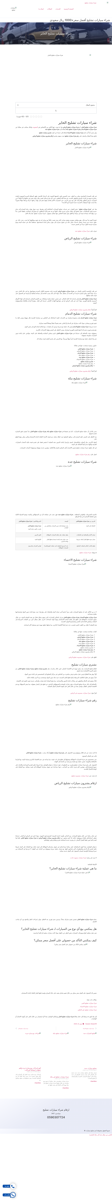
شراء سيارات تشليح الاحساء (88, 1006)
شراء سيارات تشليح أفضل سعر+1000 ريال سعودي (80, 20)
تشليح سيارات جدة (90, 1068)
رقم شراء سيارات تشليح (83, 454)
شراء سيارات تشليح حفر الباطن (87, 1010)
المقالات (49, 9)
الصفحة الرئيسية (69, 9)
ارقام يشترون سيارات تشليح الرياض (80, 310)
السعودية (35, 127)
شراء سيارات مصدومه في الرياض (81, 693)
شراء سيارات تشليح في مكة (59, 1077)
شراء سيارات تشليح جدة (82, 231)
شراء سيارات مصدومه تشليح (80, 776)
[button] (18, 105)
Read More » (93, 1081)
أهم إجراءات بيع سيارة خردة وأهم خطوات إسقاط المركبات (30, 1069)
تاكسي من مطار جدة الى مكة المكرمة (100, 1135)
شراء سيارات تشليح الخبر (89, 1003)
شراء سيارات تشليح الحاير (56, 33)
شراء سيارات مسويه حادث (78, 858)
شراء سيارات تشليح (85, 552)
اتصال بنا (41, 9)
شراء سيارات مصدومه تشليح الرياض (79, 657)
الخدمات (57, 9)
